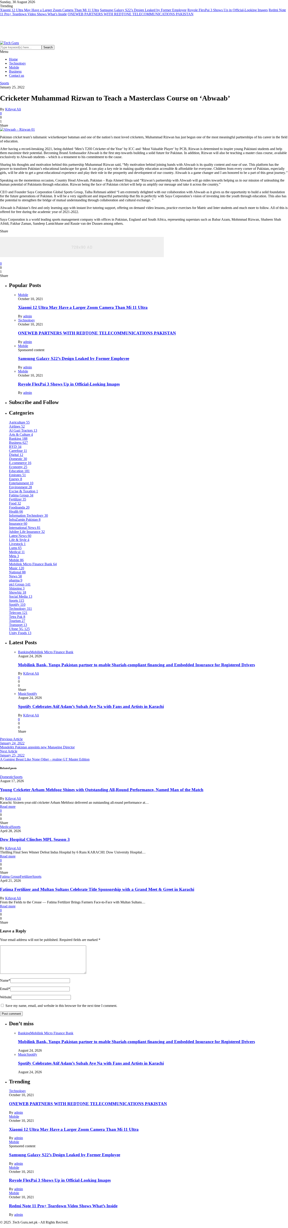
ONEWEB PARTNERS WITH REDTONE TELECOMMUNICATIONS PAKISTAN (131, 14)
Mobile (14, 67)
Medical (5, 827)
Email (5, 989)
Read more (8, 806)
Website (5, 997)
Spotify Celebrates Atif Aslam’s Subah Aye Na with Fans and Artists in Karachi (91, 706)
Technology (17, 63)
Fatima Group (10, 876)
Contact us (16, 75)
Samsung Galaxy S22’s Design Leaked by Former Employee (143, 10)
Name (5, 980)
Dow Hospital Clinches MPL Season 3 (35, 839)
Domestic (7, 777)
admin (27, 316)
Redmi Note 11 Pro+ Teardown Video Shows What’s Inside (63, 1205)
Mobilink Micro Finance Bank (51, 652)
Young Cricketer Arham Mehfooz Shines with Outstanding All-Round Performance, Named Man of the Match (101, 789)
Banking (24, 652)
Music (22, 694)
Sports (4, 83)
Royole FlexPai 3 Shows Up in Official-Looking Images (227, 10)
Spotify (32, 694)
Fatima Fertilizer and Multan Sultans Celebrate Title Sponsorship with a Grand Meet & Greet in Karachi (97, 889)
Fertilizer (26, 876)
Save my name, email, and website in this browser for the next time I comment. (61, 1006)
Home (13, 59)
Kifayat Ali (13, 109)
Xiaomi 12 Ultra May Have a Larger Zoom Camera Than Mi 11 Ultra (49, 10)
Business (15, 71)
